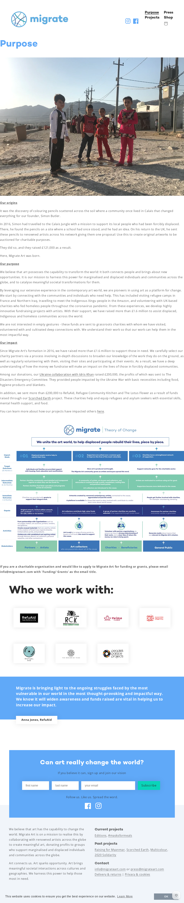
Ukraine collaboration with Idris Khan (67, 374)
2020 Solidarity (105, 855)
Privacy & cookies (137, 874)
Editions (101, 835)
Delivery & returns (108, 874)
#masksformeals (120, 835)
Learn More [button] (125, 896)
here (100, 411)
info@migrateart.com (110, 869)
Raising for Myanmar (110, 850)
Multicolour (158, 850)
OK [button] (166, 896)
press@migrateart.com (147, 869)
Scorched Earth (40, 398)
